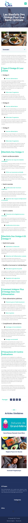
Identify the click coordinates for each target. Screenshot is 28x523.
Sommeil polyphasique (14, 470)
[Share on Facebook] (11, 400)
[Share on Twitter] (14, 400)
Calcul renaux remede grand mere (14, 433)
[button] (25, 3)
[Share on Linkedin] (17, 400)
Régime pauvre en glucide (14, 452)
